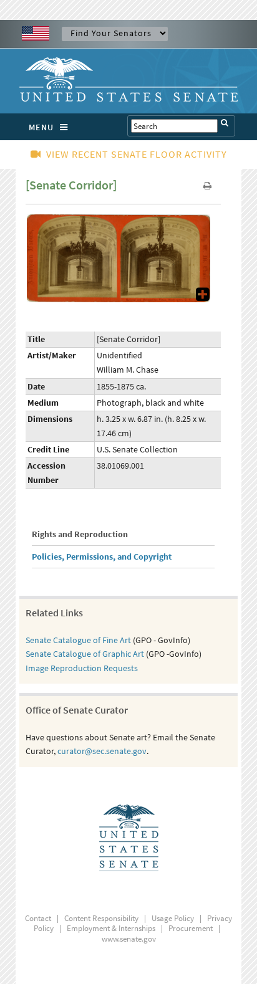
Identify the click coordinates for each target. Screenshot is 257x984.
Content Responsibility (101, 918)
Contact (38, 918)
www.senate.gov (129, 939)
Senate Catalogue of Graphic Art (85, 653)
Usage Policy (173, 918)
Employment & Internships (111, 928)
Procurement (190, 928)
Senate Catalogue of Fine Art (78, 640)
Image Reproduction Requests (82, 668)
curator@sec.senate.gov (102, 751)
